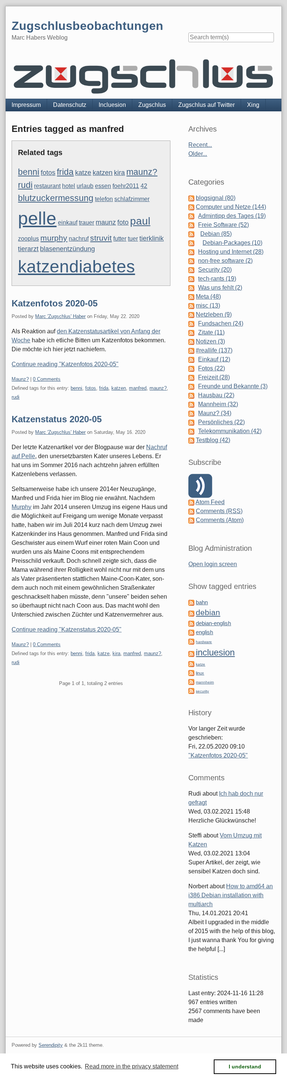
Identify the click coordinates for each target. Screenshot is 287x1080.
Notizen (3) (210, 341)
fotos (48, 172)
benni (28, 172)
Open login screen (212, 564)
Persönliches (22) (221, 422)
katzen (102, 172)
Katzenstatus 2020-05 (57, 419)
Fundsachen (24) (220, 323)
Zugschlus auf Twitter (206, 105)
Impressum (26, 105)
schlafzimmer (131, 199)
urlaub (85, 186)
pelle (37, 218)
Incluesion (112, 105)
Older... (197, 154)
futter (119, 238)
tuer (133, 238)
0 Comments (47, 379)
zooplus (28, 238)
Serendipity (50, 1045)
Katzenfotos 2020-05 (55, 303)
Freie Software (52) (223, 225)
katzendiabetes (76, 266)
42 (144, 186)
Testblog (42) (213, 440)
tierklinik (151, 238)
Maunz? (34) (214, 413)
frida (65, 172)
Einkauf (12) (214, 359)
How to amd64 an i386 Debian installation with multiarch (230, 895)
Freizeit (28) (214, 377)
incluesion (215, 652)
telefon (104, 199)
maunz (106, 222)
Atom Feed (210, 502)
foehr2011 (125, 186)
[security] (191, 690)
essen (103, 186)
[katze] (191, 663)
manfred (137, 388)
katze (83, 172)
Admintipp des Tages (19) (232, 216)
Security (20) (215, 269)
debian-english (213, 623)
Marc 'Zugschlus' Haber (60, 316)
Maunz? (20, 379)
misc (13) (208, 305)
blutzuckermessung (55, 198)
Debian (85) (216, 234)
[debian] (191, 613)
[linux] (191, 672)
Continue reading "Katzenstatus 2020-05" (66, 629)
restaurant (47, 186)
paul (140, 221)
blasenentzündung (67, 249)
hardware (204, 642)
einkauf (67, 222)
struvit (101, 238)
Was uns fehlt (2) (220, 287)
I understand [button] (245, 1067)
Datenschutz (69, 105)
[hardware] (191, 641)
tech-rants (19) (217, 278)
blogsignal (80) (215, 198)
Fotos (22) (211, 368)
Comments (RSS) (219, 511)
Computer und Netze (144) (231, 207)
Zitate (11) (211, 332)
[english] (191, 632)
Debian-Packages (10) (232, 243)
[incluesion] (191, 653)
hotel (68, 186)
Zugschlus (152, 105)
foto (123, 222)
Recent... (200, 145)
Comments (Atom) (220, 520)
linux (200, 673)
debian (208, 612)
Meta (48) (208, 296)
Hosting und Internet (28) (230, 252)
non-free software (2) (225, 260)
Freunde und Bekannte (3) (233, 386)
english (204, 632)
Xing (253, 105)
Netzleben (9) (214, 314)
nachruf (79, 238)
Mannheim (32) (218, 404)
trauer (86, 222)
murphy (53, 238)
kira (119, 172)
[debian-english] (191, 623)
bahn (202, 602)
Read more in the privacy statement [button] (131, 1066)
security (202, 691)
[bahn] (191, 602)
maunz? (141, 172)
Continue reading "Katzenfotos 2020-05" (65, 364)
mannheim (205, 682)
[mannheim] (191, 681)
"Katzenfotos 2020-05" (218, 755)
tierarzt (28, 249)
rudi (25, 185)
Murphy (21, 507)
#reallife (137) (214, 350)
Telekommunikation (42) (230, 431)
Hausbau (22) (216, 395)
